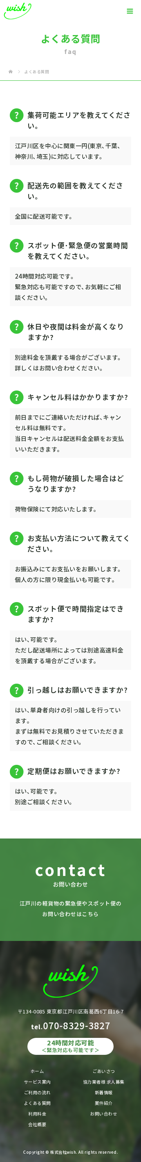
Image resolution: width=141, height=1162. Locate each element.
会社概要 (37, 1124)
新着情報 (104, 1092)
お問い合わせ (103, 1113)
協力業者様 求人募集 (104, 1081)
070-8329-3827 (76, 1025)
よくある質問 (37, 1103)
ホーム (37, 1071)
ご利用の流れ (37, 1092)
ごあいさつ (103, 1071)
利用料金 (37, 1113)
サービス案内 (37, 1081)
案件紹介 (104, 1103)
